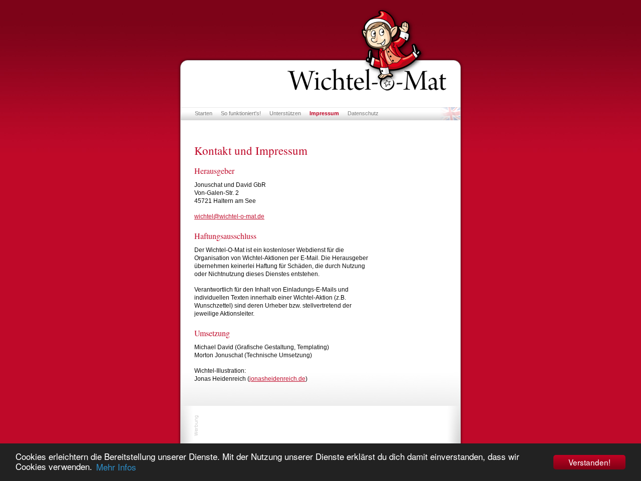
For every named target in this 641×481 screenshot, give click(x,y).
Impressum (324, 113)
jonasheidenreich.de (277, 378)
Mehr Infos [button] (116, 466)
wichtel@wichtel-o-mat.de (229, 216)
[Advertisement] (320, 425)
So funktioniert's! (241, 113)
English (450, 113)
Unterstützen (285, 113)
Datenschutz (363, 113)
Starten (203, 113)
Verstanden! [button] (589, 461)
